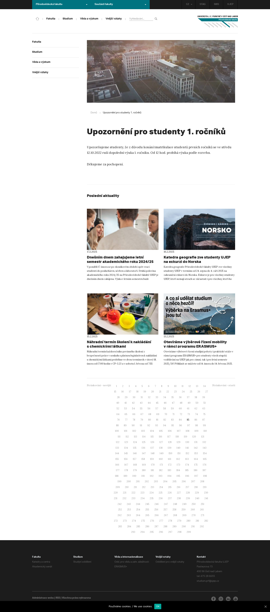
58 (164, 408)
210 (127, 487)
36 (180, 397)
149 (161, 453)
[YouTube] (235, 599)
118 (177, 436)
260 (193, 509)
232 (124, 498)
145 (126, 453)
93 (156, 425)
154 (205, 453)
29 (126, 397)
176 (204, 464)
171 (161, 464)
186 (195, 470)
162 (178, 459)
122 (117, 442)
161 (169, 459)
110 (205, 430)
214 (161, 487)
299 (189, 532)
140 (178, 447)
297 (170, 532)
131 (195, 442)
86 (196, 419)
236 (161, 498)
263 (129, 515)
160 (161, 459)
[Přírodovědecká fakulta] (37, 18)
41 (125, 402)
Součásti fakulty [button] (104, 4)
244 (138, 504)
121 (202, 436)
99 (204, 425)
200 (129, 481)
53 (125, 408)
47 (173, 402)
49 (189, 402)
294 (142, 532)
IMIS (216, 4)
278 (170, 520)
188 (116, 476)
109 (196, 430)
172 (170, 464)
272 (116, 520)
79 (141, 419)
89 (125, 425)
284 (129, 526)
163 (187, 459)
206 (184, 481)
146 (135, 453)
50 (197, 402)
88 (117, 425)
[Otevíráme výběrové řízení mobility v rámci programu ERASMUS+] (199, 314)
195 (178, 476)
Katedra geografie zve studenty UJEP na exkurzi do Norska (197, 259)
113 (135, 436)
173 (178, 464)
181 (152, 470)
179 (135, 470)
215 (170, 487)
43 (141, 402)
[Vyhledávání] (156, 19)
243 (129, 504)
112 (127, 436)
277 (161, 520)
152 (187, 453)
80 (149, 419)
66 (133, 414)
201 (138, 481)
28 (118, 397)
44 (149, 402)
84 (180, 419)
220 (116, 492)
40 (117, 402)
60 (180, 408)
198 (205, 476)
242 (120, 504)
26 (198, 391)
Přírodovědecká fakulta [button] (49, 4)
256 (156, 509)
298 (179, 532)
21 (160, 391)
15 (115, 391)
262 (120, 515)
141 (187, 447)
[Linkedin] (228, 599)
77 (126, 419)
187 (204, 470)
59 (172, 408)
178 (126, 470)
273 (125, 520)
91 (141, 425)
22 (167, 391)
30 (134, 397)
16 (122, 391)
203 (156, 481)
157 (134, 459)
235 (152, 498)
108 (187, 430)
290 (184, 526)
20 (152, 391)
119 (185, 436)
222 (133, 492)
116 (160, 436)
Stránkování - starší (223, 385)
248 (175, 504)
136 (143, 447)
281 (197, 520)
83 (172, 419)
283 (120, 526)
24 (183, 391)
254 (138, 509)
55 (141, 408)
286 (147, 526)
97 (188, 425)
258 (174, 509)
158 (143, 459)
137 (152, 447)
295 (152, 532)
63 (203, 408)
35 (172, 397)
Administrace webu (43, 598)
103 (143, 430)
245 (147, 504)
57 (157, 408)
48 (181, 402)
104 (152, 430)
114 (143, 436)
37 (188, 397)
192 (152, 476)
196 (187, 476)
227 (179, 492)
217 (187, 487)
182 (161, 470)
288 (165, 526)
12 (190, 386)
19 (145, 391)
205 (174, 481)
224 (152, 492)
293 (133, 532)
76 (118, 419)
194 (169, 476)
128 (170, 442)
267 (166, 515)
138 (161, 447)
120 (194, 436)
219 (204, 487)
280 (188, 520)
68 (149, 414)
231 (115, 498)
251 (202, 504)
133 (117, 447)
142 (196, 447)
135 (134, 447)
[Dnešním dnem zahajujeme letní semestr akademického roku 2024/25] (123, 229)
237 (170, 498)
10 (175, 386)
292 (202, 526)
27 (206, 391)
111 (119, 436)
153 (196, 453)
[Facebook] (213, 599)
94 (164, 425)
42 (133, 402)
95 (172, 425)
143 (204, 447)
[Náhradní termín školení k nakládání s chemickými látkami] (123, 314)
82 (164, 419)
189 (125, 476)
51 (205, 402)
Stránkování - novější (99, 385)
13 (197, 386)
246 (156, 504)
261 (202, 509)
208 (202, 481)
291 (193, 526)
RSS (58, 598)
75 (204, 414)
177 (117, 470)
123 (126, 442)
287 (156, 526)
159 (152, 459)
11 (182, 386)
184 (178, 470)
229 (197, 492)
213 (152, 487)
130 (187, 442)
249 (184, 504)
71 (173, 414)
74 (196, 414)
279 (179, 520)
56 (149, 408)
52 (118, 408)
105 (161, 430)
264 (138, 515)
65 (126, 414)
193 (160, 476)
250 (194, 504)
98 (196, 425)
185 (187, 470)
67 (142, 414)
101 (125, 430)
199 (119, 481)
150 (170, 453)
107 (179, 430)
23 (175, 391)
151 (179, 453)
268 (175, 515)
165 (205, 459)
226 (170, 492)
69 (157, 414)
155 (117, 459)
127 (161, 442)
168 (135, 464)
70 (165, 414)
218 (196, 487)
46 (165, 402)
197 (196, 476)
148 (152, 453)
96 (180, 425)
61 (188, 408)
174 (187, 464)
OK (158, 606)
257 (165, 509)
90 (133, 425)
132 (204, 442)
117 (168, 436)
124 (135, 442)
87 (203, 419)
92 (148, 425)
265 (147, 515)
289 (174, 526)
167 (126, 464)
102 (134, 430)
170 (153, 464)
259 (183, 509)
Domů (94, 112)
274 (134, 520)
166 (117, 464)
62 (196, 408)
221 (124, 492)
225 (161, 492)
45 (157, 402)
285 (138, 526)
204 (165, 481)
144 (117, 453)
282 (206, 520)
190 (134, 476)
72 (181, 414)
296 (161, 532)
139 (169, 447)
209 (118, 487)
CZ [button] (187, 4)
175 (196, 464)
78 (134, 419)
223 (142, 492)
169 (144, 464)
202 (147, 481)
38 (196, 397)
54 (133, 408)
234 (143, 498)
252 (120, 509)
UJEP (230, 4)
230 (206, 492)
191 (143, 476)
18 (137, 391)
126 (152, 442)
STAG (203, 4)
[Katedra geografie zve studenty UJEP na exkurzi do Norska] (199, 229)
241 (206, 498)
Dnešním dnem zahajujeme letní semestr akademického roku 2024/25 (120, 259)
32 (149, 397)
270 (194, 515)
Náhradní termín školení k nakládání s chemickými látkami (119, 344)
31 (142, 397)
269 (184, 515)
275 (143, 520)
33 (157, 397)
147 (144, 453)
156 (126, 459)
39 (203, 397)
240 (197, 498)
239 (188, 498)
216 (178, 487)
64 (117, 414)
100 (117, 430)
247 (166, 504)
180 (144, 470)
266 (156, 515)
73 (188, 414)
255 (147, 509)
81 (157, 419)
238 (179, 498)
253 (129, 509)
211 (135, 487)
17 (130, 391)
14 (204, 386)
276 (152, 520)
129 (178, 442)
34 (164, 397)
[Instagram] (221, 599)
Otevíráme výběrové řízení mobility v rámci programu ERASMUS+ (195, 344)
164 (196, 459)
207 (193, 481)
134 (126, 447)
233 (133, 498)
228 (188, 492)
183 (169, 470)
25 (191, 391)
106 (170, 430)
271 (202, 515)
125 (143, 442)
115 (152, 436)
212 (143, 487)
